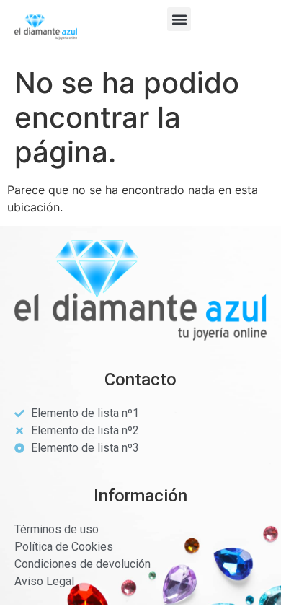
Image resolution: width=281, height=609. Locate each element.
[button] (179, 19)
